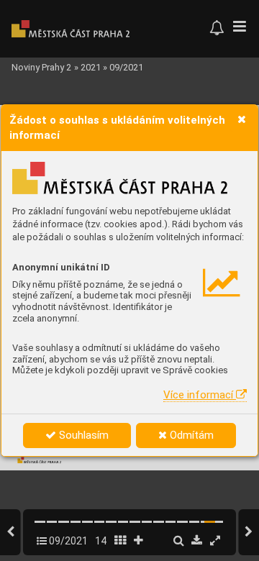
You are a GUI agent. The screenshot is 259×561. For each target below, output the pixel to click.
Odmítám (190, 435)
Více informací (199, 394)
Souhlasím (82, 435)
